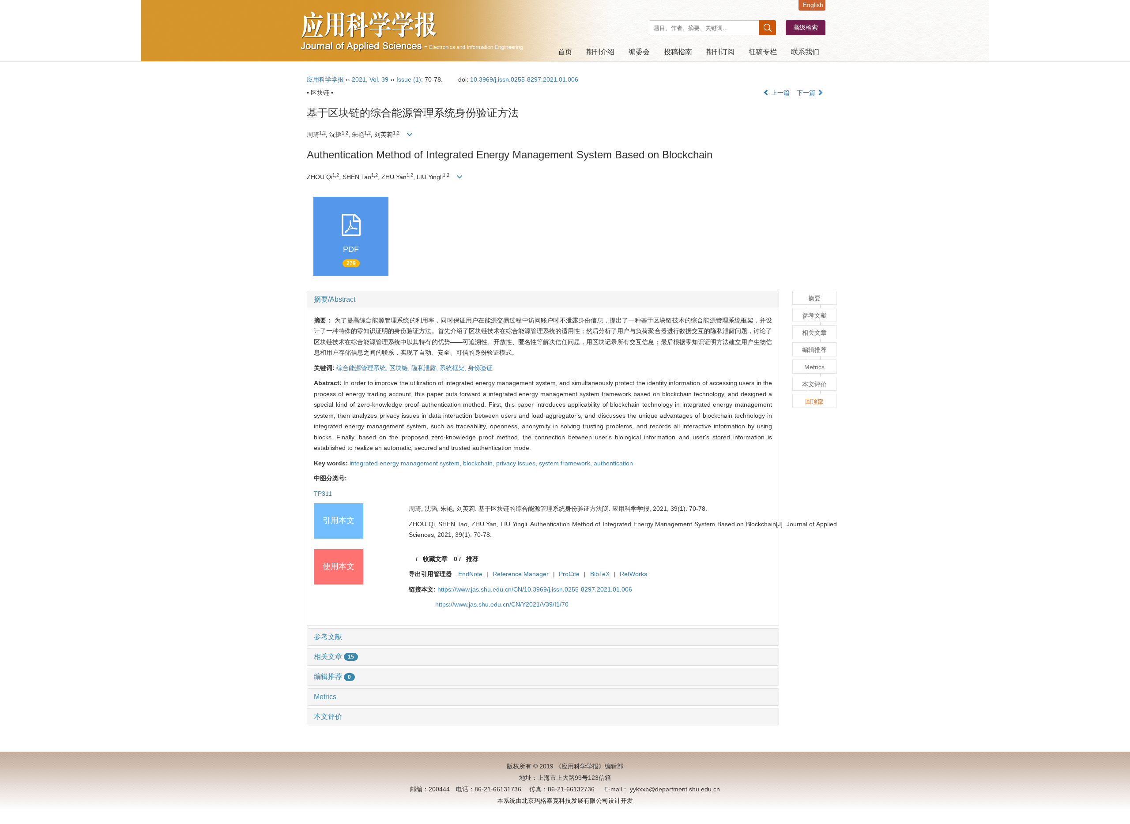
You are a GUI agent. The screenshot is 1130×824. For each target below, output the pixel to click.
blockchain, (479, 463)
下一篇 (807, 92)
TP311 (323, 493)
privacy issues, (517, 463)
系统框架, (454, 367)
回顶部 (814, 401)
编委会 (639, 52)
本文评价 (328, 716)
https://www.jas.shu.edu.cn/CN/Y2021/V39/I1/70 (502, 604)
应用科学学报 (325, 79)
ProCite (569, 573)
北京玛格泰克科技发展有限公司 (565, 800)
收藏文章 (435, 558)
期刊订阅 (720, 52)
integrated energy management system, (406, 463)
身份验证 (480, 367)
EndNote (470, 573)
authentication (613, 463)
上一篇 (779, 92)
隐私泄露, (425, 367)
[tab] (543, 299)
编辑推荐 (332, 676)
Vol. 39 (378, 79)
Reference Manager (521, 573)
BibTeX (600, 573)
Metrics (325, 696)
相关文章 (334, 656)
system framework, (566, 463)
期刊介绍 (600, 52)
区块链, (400, 367)
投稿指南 (678, 52)
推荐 (472, 558)
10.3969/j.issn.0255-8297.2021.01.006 (524, 79)
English (813, 4)
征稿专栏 (763, 52)
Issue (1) (408, 79)
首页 (565, 52)
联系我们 (805, 52)
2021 (359, 79)
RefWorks (633, 573)
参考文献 (328, 636)
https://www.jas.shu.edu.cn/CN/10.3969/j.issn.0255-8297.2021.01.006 (534, 589)
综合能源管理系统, (362, 367)
